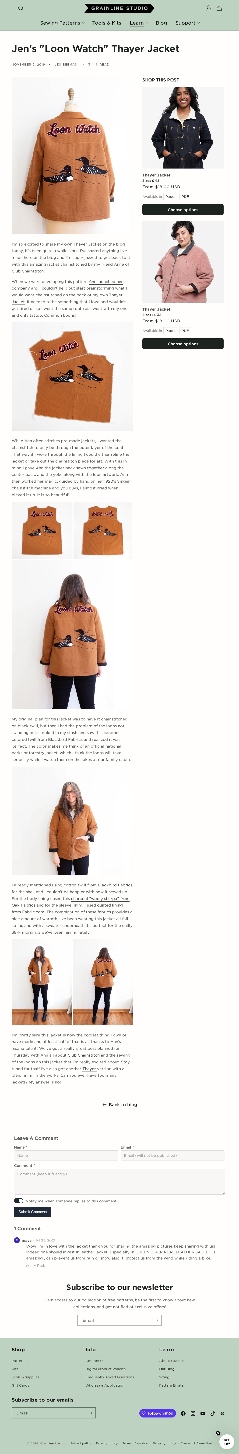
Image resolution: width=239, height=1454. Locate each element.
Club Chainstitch (28, 270)
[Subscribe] (156, 1320)
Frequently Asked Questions (109, 1377)
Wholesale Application (104, 1385)
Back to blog (123, 1104)
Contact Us (94, 1361)
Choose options (183, 209)
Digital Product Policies (105, 1369)
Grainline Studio (52, 1443)
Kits (15, 1369)
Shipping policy (164, 1443)
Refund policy (80, 1443)
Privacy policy (107, 1443)
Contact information (196, 1443)
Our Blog (167, 1369)
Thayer (89, 1068)
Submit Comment (32, 1212)
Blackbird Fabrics (115, 884)
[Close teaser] (218, 1433)
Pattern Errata (171, 1385)
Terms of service (135, 1443)
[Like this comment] (27, 1266)
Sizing (164, 1377)
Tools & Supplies (25, 1377)
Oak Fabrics (23, 905)
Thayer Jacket (156, 175)
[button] (21, 8)
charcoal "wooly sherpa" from (100, 898)
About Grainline (172, 1361)
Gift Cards (20, 1385)
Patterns (19, 1361)
